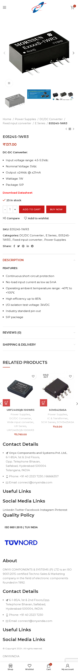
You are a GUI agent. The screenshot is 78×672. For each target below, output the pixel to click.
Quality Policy (18, 515)
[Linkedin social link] (28, 246)
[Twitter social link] (18, 246)
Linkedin (9, 510)
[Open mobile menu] (4, 7)
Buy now (56, 209)
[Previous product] (66, 129)
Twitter (20, 510)
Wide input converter (20, 422)
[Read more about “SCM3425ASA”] (43, 402)
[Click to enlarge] (9, 83)
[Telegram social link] (32, 246)
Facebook (32, 510)
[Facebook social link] (14, 246)
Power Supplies (26, 119)
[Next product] (73, 129)
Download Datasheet (17, 192)
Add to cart (32, 209)
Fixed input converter (17, 123)
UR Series (20, 426)
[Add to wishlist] (33, 376)
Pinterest (61, 510)
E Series (40, 123)
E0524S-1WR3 (58, 123)
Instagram (47, 510)
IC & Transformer (57, 418)
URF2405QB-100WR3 (20, 409)
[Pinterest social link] (23, 246)
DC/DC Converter (51, 119)
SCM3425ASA (57, 409)
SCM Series (48, 422)
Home (7, 119)
